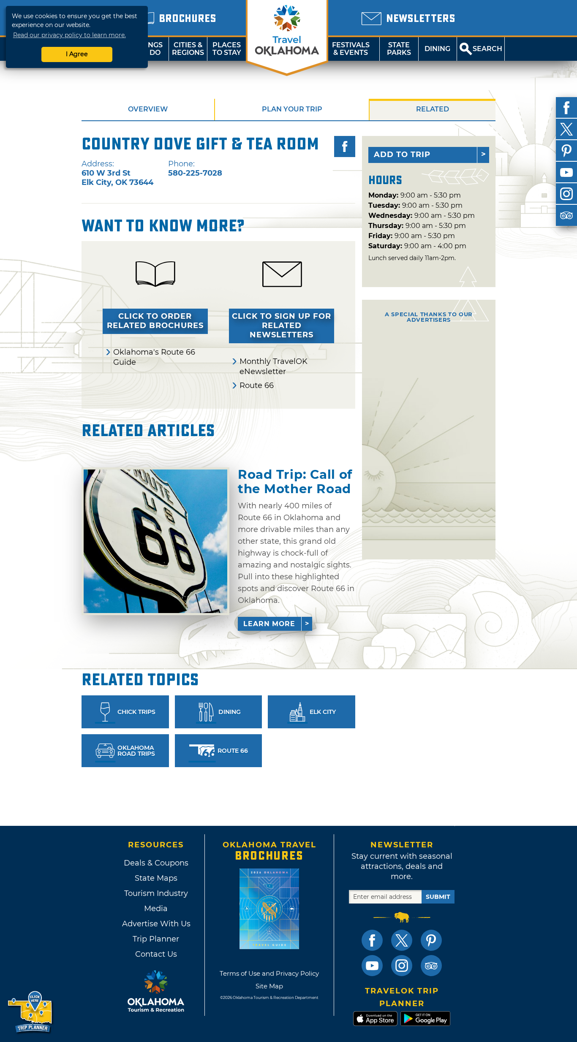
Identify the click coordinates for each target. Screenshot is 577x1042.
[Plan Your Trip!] (30, 1012)
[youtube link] (372, 965)
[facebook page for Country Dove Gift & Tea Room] (344, 146)
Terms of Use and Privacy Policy (269, 973)
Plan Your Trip (292, 109)
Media (156, 908)
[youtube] (566, 172)
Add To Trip (402, 154)
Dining (437, 49)
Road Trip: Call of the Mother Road (295, 481)
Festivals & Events (351, 49)
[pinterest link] (431, 940)
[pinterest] (566, 150)
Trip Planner (156, 939)
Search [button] (487, 49)
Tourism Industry (156, 893)
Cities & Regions (188, 49)
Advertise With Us (156, 923)
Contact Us (156, 954)
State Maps (156, 878)
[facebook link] (372, 940)
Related (432, 109)
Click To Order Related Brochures (155, 321)
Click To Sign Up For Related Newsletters (281, 325)
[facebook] (566, 107)
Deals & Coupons (156, 863)
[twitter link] (401, 940)
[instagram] (566, 193)
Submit (438, 897)
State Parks (399, 49)
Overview (148, 109)
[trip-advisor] (566, 215)
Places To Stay (226, 49)
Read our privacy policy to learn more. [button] (69, 35)
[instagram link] (401, 965)
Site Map (269, 986)
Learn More (269, 624)
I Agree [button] (77, 54)
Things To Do (149, 49)
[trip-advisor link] (431, 965)
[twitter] (566, 129)
